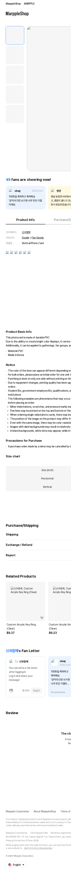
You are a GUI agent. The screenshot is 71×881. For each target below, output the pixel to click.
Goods (25, 237)
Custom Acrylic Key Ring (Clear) (21, 626)
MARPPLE (29, 3)
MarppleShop (13, 3)
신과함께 (26, 232)
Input (36, 690)
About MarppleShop (44, 811)
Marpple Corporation (17, 811)
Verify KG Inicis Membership (38, 848)
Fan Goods (38, 237)
